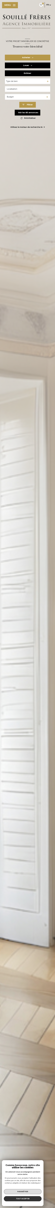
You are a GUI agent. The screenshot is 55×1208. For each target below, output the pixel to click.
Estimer (27, 73)
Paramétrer (22, 1191)
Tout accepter (23, 1198)
